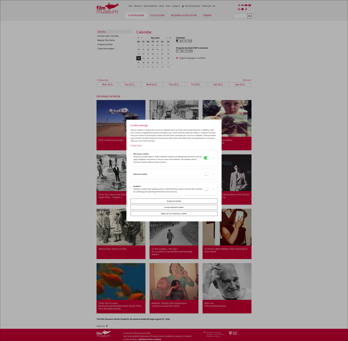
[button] (213, 158)
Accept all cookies (174, 201)
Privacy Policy (136, 145)
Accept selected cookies (174, 207)
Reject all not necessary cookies (174, 213)
